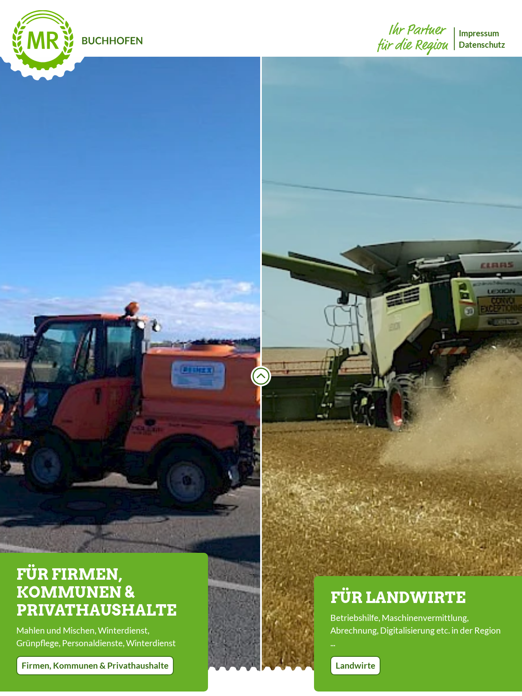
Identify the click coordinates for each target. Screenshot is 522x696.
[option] (130, 364)
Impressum (479, 33)
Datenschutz (482, 44)
